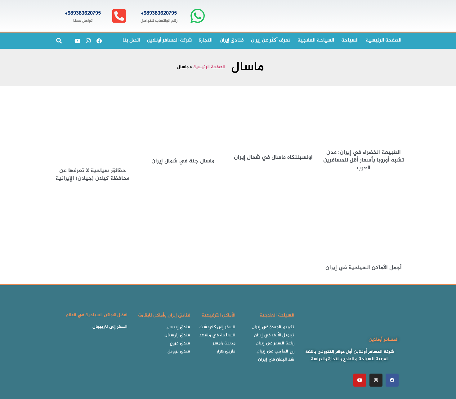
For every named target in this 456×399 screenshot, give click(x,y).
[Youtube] (77, 40)
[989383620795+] (197, 16)
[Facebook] (99, 40)
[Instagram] (88, 40)
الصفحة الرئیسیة (383, 40)
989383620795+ (159, 13)
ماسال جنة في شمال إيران (182, 161)
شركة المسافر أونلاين (169, 40)
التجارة (205, 40)
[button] (59, 41)
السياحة (350, 40)
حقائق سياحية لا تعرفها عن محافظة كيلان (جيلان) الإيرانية (92, 174)
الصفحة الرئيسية (209, 67)
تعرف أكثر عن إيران (270, 40)
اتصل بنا (131, 40)
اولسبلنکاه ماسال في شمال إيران (273, 157)
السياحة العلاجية (315, 40)
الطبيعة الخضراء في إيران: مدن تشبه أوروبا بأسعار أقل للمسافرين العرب (363, 160)
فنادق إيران (232, 40)
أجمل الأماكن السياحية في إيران (363, 268)
